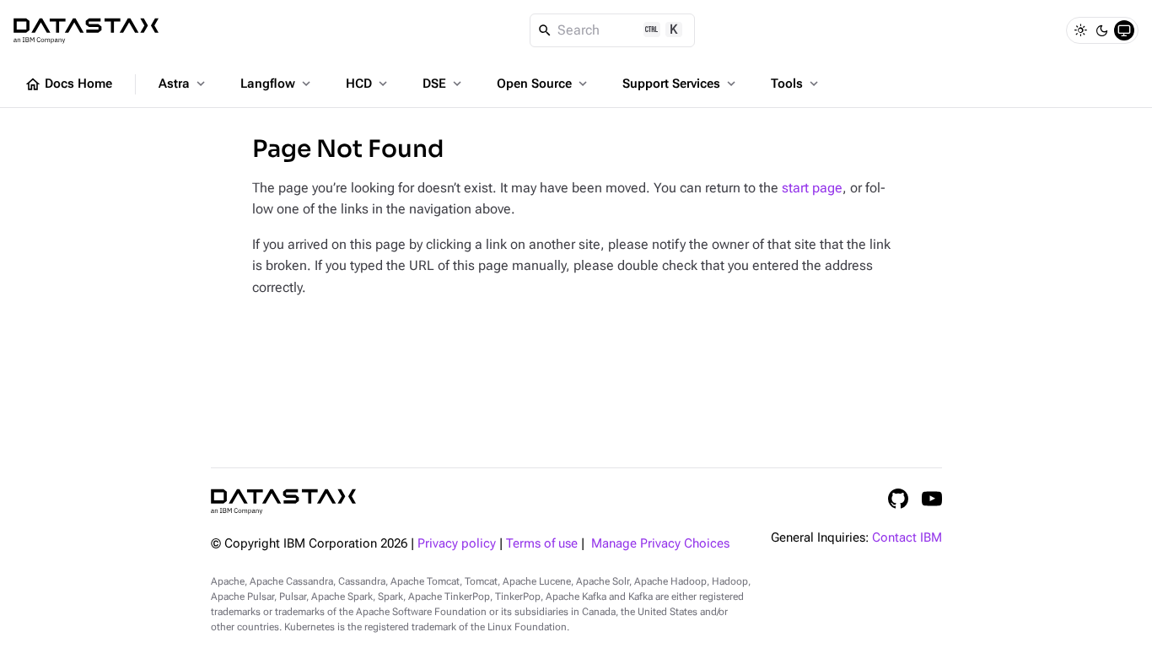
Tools (796, 83)
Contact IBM (907, 538)
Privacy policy (456, 544)
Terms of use (542, 544)
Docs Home (68, 84)
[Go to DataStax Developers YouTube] (932, 499)
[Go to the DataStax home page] (283, 502)
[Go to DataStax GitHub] (898, 499)
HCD (368, 83)
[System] (1124, 30)
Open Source (543, 83)
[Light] (1080, 30)
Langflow (277, 83)
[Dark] (1102, 30)
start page (812, 188)
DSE (444, 83)
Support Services (680, 83)
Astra (183, 83)
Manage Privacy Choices (660, 544)
